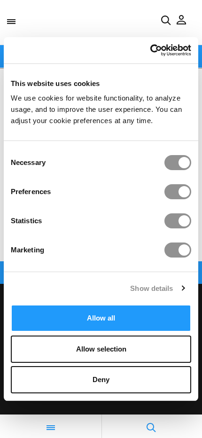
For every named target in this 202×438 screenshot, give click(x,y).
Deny (101, 379)
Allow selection (101, 349)
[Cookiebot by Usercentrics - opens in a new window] (150, 50)
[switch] (177, 191)
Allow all (101, 318)
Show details (151, 288)
